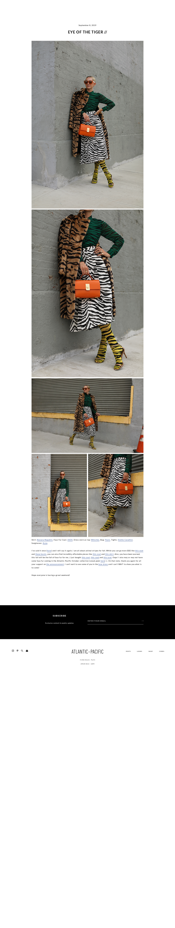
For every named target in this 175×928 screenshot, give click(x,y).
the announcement (55, 564)
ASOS (70, 540)
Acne (45, 543)
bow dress (103, 564)
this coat (139, 551)
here (49, 551)
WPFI (92, 664)
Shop (151, 651)
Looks (139, 651)
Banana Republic (45, 540)
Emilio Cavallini (125, 540)
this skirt (109, 554)
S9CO (87, 664)
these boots (40, 554)
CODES (161, 651)
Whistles (95, 540)
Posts (128, 651)
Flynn (107, 540)
